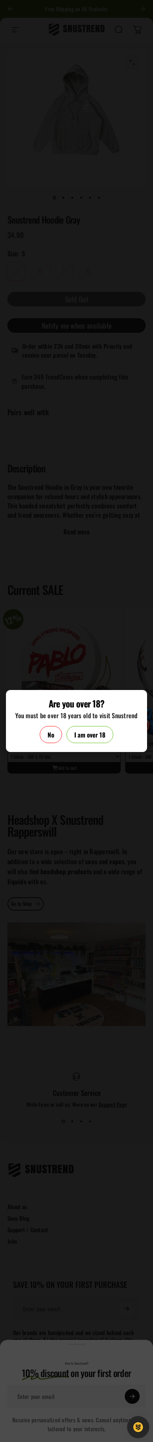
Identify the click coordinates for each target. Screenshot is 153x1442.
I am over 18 (89, 734)
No (51, 734)
